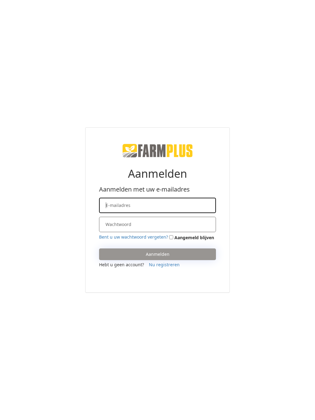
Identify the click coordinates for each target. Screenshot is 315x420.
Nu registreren (164, 264)
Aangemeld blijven (194, 237)
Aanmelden (157, 254)
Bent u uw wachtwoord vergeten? (133, 237)
